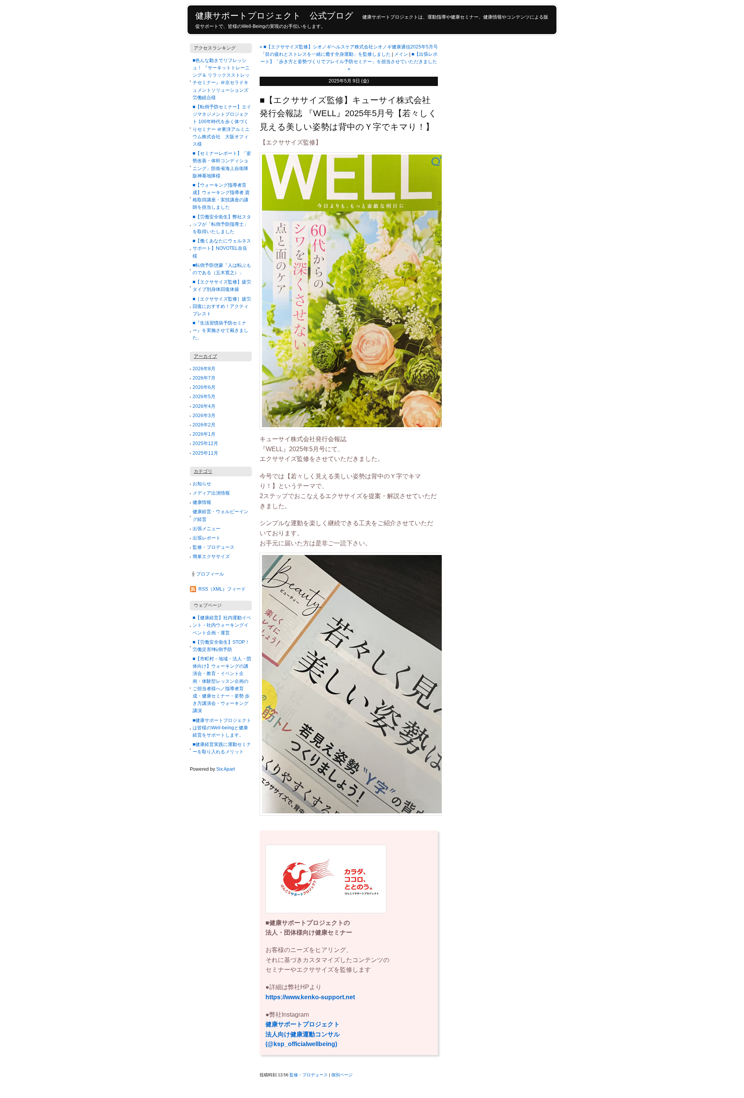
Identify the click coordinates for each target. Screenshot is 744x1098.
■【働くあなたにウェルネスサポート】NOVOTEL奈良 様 (222, 248)
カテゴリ (203, 471)
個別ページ (342, 1074)
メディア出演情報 (211, 493)
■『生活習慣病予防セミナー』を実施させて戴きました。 (220, 330)
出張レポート (206, 538)
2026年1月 (204, 434)
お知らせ (202, 483)
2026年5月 (204, 396)
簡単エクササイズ (211, 556)
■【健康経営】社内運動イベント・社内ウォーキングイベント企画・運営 (222, 625)
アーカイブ (205, 356)
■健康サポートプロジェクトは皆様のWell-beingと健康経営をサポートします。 (222, 728)
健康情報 (202, 502)
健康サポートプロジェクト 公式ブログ (274, 16)
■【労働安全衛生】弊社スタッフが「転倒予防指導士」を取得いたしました (222, 224)
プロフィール (210, 574)
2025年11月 (205, 453)
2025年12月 (205, 443)
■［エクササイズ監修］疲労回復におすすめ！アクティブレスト (222, 306)
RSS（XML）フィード (222, 589)
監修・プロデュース (213, 547)
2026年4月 (204, 406)
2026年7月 (204, 378)
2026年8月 (204, 368)
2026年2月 (204, 425)
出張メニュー (206, 528)
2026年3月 (204, 415)
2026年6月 (204, 387)
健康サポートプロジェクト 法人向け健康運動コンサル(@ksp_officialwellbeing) (305, 1034)
